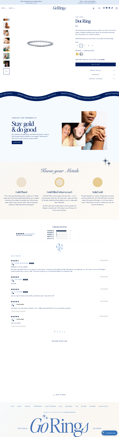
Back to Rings (61, 394)
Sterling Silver (81, 54)
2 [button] (57, 331)
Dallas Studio (103, 406)
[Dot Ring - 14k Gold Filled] (15, 380)
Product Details (95, 70)
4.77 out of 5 (30, 233)
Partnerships (38, 406)
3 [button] (59, 331)
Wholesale (68, 406)
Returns (83, 406)
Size (76, 42)
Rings (81, 17)
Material (84, 50)
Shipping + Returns (95, 78)
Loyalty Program (50, 406)
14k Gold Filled (77, 54)
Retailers (93, 406)
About (11, 8)
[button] (50, 230)
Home (77, 17)
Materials (95, 74)
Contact (27, 406)
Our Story (17, 142)
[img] (15, 261)
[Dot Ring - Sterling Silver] (18, 380)
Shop (3, 8)
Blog (60, 406)
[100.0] (59, 247)
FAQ (77, 406)
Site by (68, 412)
